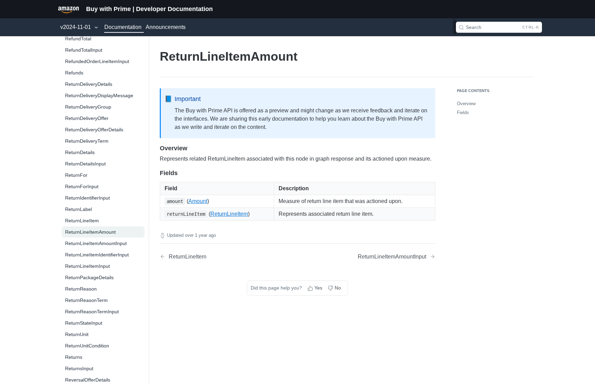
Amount (197, 201)
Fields (463, 112)
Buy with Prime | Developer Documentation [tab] (149, 9)
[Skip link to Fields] (155, 173)
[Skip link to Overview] (155, 148)
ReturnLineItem (229, 214)
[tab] (68, 9)
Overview (466, 103)
